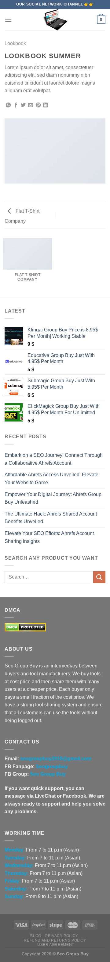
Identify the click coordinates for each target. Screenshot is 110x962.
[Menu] (8, 19)
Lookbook (15, 43)
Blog (35, 936)
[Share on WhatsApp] (8, 105)
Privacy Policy (61, 936)
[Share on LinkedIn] (45, 105)
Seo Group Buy (48, 774)
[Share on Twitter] (23, 105)
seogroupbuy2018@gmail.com (55, 758)
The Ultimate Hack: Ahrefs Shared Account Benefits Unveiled (51, 517)
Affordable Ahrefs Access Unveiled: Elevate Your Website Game (51, 478)
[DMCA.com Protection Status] (25, 627)
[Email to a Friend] (30, 105)
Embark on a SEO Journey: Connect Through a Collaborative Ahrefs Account (54, 459)
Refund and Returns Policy (55, 940)
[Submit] (99, 577)
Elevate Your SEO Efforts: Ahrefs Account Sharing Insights (49, 537)
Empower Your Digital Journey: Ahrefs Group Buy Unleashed (53, 498)
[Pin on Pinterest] (38, 105)
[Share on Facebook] (15, 105)
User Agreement (55, 945)
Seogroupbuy (52, 766)
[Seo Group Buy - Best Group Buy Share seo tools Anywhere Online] (55, 19)
